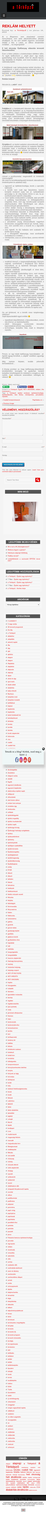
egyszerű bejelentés (14, 788)
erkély (10, 867)
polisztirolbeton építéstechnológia (16, 1485)
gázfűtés (10, 934)
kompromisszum (13, 1064)
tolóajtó (10, 1371)
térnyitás (10, 1326)
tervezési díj (12, 1332)
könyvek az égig (13, 1073)
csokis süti (11, 767)
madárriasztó (12, 1134)
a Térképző (20, 30)
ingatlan (10, 1000)
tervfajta (10, 1341)
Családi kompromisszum (11, 400)
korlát (9, 1083)
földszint (29, 1472)
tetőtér (10, 1359)
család (10, 742)
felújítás (10, 900)
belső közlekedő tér (14, 715)
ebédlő (10, 779)
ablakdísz (11, 636)
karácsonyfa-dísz (13, 1025)
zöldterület (11, 1435)
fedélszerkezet (13, 891)
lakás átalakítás (13, 1110)
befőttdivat (11, 703)
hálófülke (11, 949)
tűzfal (9, 1386)
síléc (9, 1259)
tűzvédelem (12, 1392)
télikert (10, 1307)
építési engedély (13, 818)
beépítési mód (12, 697)
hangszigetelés (13, 952)
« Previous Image (8, 403)
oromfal (10, 1192)
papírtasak (11, 1216)
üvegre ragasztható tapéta (17, 1408)
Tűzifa (10, 1389)
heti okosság (33, 1474)
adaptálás (11, 639)
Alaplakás (11, 663)
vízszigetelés (12, 1420)
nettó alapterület (13, 1168)
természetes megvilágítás (16, 1323)
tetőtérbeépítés (13, 1365)
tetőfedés (11, 1353)
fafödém (10, 879)
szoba (10, 1283)
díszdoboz (11, 773)
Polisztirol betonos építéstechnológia (20, 1238)
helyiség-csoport (13, 970)
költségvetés (12, 1061)
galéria (10, 922)
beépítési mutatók (14, 700)
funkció (23, 1472)
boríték (10, 727)
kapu (9, 1019)
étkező (10, 873)
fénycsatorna (12, 909)
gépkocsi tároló (13, 937)
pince (9, 1234)
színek (10, 1280)
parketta (10, 1225)
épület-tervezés (13, 849)
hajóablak (11, 943)
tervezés (10, 1329)
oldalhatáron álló (13, 1186)
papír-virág (11, 1210)
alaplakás (11, 666)
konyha (10, 1070)
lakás (9, 1107)
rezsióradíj (11, 1250)
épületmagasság (13, 858)
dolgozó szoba (13, 776)
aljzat (9, 675)
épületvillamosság (14, 861)
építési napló (12, 824)
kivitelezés (14, 1479)
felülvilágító (11, 903)
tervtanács (11, 1347)
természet (11, 1320)
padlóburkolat (12, 1198)
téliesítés (11, 1304)
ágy (9, 648)
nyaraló (10, 1174)
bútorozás (11, 736)
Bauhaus (11, 694)
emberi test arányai (14, 803)
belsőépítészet (13, 718)
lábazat (10, 1098)
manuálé (11, 1140)
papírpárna (11, 1213)
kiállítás (10, 1043)
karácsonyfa (12, 1022)
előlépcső (11, 794)
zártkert (10, 1426)
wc (9, 1423)
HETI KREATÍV (13, 976)
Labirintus (11, 1101)
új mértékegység (13, 1398)
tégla (9, 1298)
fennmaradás (12, 906)
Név (3, 438)
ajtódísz (10, 654)
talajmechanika (13, 1292)
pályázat (10, 1204)
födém (10, 912)
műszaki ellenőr (13, 1165)
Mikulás (10, 1152)
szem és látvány (13, 1271)
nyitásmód (11, 1180)
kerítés (10, 1031)
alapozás (11, 669)
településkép (12, 1301)
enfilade (10, 812)
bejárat (10, 706)
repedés (5, 396)
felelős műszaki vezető (15, 894)
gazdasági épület (13, 931)
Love (9, 1131)
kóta (9, 1086)
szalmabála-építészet (15, 1268)
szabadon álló (12, 1265)
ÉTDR (10, 870)
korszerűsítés (31, 1479)
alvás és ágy (12, 678)
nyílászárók (11, 1177)
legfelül (10, 1116)
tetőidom (11, 1356)
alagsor (10, 657)
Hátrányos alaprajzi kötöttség (17, 553)
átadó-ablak (12, 685)
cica (9, 739)
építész (10, 833)
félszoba (10, 897)
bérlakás (10, 721)
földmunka (11, 915)
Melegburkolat (12, 1146)
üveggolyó (11, 1405)
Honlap (4, 455)
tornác (10, 1377)
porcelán (11, 1241)
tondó (10, 1374)
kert (9, 1034)
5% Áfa (10, 630)
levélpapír (11, 1128)
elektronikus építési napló (16, 791)
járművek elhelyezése (15, 1013)
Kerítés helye (21, 588)
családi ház (11, 745)
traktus (10, 1383)
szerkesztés (12, 1274)
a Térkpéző (30, 1463)
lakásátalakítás (10, 1481)
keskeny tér (12, 1040)
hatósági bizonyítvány (19, 1474)
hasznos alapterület (14, 958)
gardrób (10, 925)
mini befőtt (11, 1155)
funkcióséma (12, 919)
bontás (10, 724)
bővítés (10, 730)
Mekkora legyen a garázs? (17, 550)
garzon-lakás (12, 928)
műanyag (11, 1158)
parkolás (10, 1228)
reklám (38, 389)
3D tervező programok (15, 627)
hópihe (10, 982)
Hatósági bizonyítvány (15, 961)
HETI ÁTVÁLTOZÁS (14, 973)
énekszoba (11, 809)
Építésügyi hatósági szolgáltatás (18, 830)
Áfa (9, 645)
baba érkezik (12, 691)
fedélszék (11, 888)
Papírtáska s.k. (38, 400)
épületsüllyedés (7, 395)
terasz (10, 1313)
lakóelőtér (11, 1113)
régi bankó (11, 1244)
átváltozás (22, 1489)
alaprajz (10, 672)
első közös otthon (14, 800)
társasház (11, 1295)
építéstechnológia (37, 393)
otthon (10, 1195)
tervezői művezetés (14, 1338)
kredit (9, 1095)
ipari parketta (12, 1007)
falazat (10, 882)
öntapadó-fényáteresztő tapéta (18, 1189)
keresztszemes (13, 1028)
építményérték (12, 842)
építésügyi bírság (13, 827)
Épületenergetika (13, 852)
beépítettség (25, 1467)
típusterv (11, 1368)
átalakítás (11, 688)
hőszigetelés (12, 985)
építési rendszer (24, 393)
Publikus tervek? (13, 556)
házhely (10, 964)
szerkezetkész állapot (15, 1277)
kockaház (11, 1058)
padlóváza (11, 1201)
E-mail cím (23, 447)
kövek (10, 1092)
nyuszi (10, 1183)
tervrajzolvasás (13, 1344)
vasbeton (11, 1414)
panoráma (11, 1207)
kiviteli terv (11, 1055)
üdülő (9, 1395)
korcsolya (11, 1077)
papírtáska (11, 1219)
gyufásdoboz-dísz (14, 940)
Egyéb (20, 389)
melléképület (12, 1149)
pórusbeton (39, 395)
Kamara (10, 1016)
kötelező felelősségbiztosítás (17, 1089)
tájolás (10, 1289)
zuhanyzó (11, 1447)
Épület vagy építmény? (24, 576)
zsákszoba (11, 1438)
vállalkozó (11, 1411)
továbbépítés (12, 1380)
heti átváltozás (13, 1477)
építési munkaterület (15, 821)
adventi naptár (12, 642)
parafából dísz (12, 1222)
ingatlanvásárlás (13, 1004)
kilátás (8, 1479)
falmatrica (11, 885)
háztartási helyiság (14, 967)
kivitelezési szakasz (14, 1049)
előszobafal (11, 797)
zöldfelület (11, 1432)
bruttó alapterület (13, 733)
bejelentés (11, 709)
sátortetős (11, 1256)
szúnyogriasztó (13, 1286)
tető (9, 1350)
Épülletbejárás (12, 864)
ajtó (9, 651)
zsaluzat (10, 1444)
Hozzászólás (6, 418)
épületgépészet (13, 855)
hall (9, 946)
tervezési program (14, 1335)
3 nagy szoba (12, 624)
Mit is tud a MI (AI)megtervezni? (18, 547)
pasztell (10, 1231)
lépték (10, 1125)
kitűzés (10, 1046)
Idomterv (11, 991)
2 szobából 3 (12, 621)
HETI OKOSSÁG (29, 389)
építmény (11, 839)
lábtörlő (10, 1104)
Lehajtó (10, 1119)
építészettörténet (13, 836)
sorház (10, 1262)
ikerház (10, 997)
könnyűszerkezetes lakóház (17, 1067)
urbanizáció (12, 1402)
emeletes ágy (12, 806)
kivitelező (11, 1052)
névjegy (10, 1171)
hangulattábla (12, 955)
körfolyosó (11, 1080)
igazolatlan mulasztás (15, 994)
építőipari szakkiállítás (15, 846)
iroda (9, 1010)
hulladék (10, 988)
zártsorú (10, 1429)
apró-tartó (11, 681)
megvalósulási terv (14, 1143)
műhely (10, 1162)
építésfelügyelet (13, 815)
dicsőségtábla (12, 770)
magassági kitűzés (14, 1137)
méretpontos (29, 395)
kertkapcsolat (12, 1037)
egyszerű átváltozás (14, 785)
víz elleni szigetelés (14, 1417)
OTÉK (38, 1483)
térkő (9, 1316)
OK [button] (23, 1510)
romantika (11, 1253)
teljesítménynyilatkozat (15, 1310)
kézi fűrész (19, 395)
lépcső (10, 1122)
